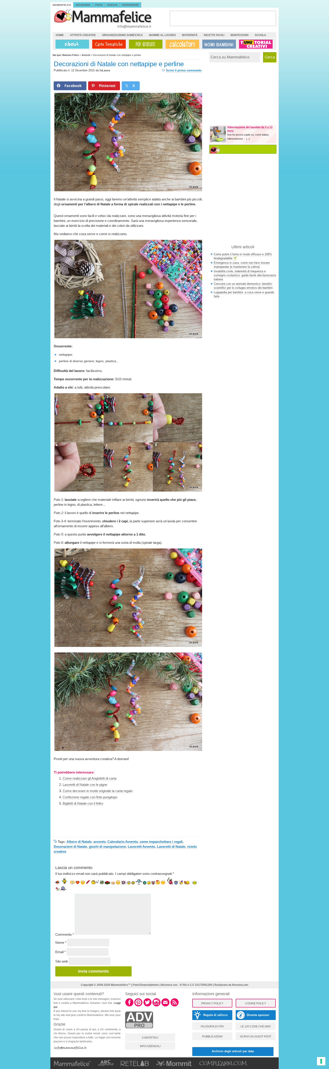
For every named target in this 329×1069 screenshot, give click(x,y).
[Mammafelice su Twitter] (147, 1005)
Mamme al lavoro (162, 35)
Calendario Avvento (122, 842)
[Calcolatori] (181, 44)
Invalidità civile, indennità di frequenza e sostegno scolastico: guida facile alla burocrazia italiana (245, 275)
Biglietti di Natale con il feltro (83, 803)
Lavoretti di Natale (171, 846)
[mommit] (139, 1030)
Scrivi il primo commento (183, 70)
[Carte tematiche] (108, 44)
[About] (71, 44)
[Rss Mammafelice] (174, 1005)
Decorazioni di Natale (70, 846)
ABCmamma (82, 5)
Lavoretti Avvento (141, 846)
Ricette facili (214, 35)
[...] (248, 138)
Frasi (99, 5)
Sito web (61, 961)
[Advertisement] (223, 18)
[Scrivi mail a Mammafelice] (165, 1005)
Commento (64, 934)
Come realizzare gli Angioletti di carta (89, 778)
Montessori (239, 35)
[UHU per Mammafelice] (256, 44)
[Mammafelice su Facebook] (129, 1005)
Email (60, 952)
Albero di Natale (79, 842)
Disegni (112, 5)
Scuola (260, 35)
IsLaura (105, 70)
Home (60, 35)
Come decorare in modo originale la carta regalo (97, 791)
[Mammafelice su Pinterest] (138, 1005)
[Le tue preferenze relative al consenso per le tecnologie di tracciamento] (321, 1061)
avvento (99, 842)
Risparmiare (130, 5)
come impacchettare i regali (161, 842)
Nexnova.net (240, 984)
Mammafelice (62, 5)
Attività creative (83, 35)
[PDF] (144, 44)
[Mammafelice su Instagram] (156, 1005)
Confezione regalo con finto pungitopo (90, 797)
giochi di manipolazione (107, 846)
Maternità (190, 35)
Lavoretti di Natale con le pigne (85, 784)
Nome (60, 942)
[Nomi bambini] (218, 44)
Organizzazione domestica (122, 35)
